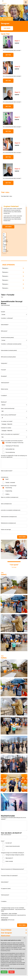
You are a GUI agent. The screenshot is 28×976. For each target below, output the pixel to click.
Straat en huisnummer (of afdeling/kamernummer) (12, 869)
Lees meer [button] (7, 28)
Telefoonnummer (5, 382)
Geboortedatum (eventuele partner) (9, 350)
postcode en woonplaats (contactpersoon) (10, 510)
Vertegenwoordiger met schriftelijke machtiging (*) (12, 852)
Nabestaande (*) (9, 858)
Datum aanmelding (5, 305)
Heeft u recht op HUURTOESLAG (8, 415)
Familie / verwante (10, 482)
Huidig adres (4, 363)
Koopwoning (9, 491)
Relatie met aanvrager (6, 529)
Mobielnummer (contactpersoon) (8, 523)
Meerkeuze (4, 402)
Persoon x (5, 268)
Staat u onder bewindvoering (7, 408)
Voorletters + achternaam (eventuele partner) (11, 344)
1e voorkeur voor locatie (6, 421)
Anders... (8, 494)
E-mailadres (4, 395)
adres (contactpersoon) (6, 503)
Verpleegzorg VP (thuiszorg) (12, 445)
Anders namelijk (9, 861)
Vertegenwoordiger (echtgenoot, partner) (15, 854)
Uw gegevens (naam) (6, 888)
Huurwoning (9, 487)
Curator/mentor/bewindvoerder (13, 846)
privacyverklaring (21, 968)
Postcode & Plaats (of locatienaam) (9, 875)
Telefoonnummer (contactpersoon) (9, 516)
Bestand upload (4, 917)
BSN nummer (4, 331)
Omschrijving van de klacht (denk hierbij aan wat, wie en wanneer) (13, 818)
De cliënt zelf (9, 843)
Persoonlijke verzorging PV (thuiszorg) (14, 442)
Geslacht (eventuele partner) (7, 337)
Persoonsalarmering (10, 452)
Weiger (11, 972)
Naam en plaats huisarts (6, 470)
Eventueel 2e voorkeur (6, 427)
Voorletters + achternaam (7, 318)
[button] (25, 2)
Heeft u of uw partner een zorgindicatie (10, 434)
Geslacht (3, 311)
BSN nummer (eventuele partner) (8, 356)
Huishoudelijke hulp (10, 449)
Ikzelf (7, 479)
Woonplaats (4, 376)
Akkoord (4, 972)
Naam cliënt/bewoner (6, 834)
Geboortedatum (4, 324)
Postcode (3, 369)
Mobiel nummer (4, 389)
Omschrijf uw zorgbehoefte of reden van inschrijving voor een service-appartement (14, 456)
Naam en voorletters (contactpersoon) (9, 497)
